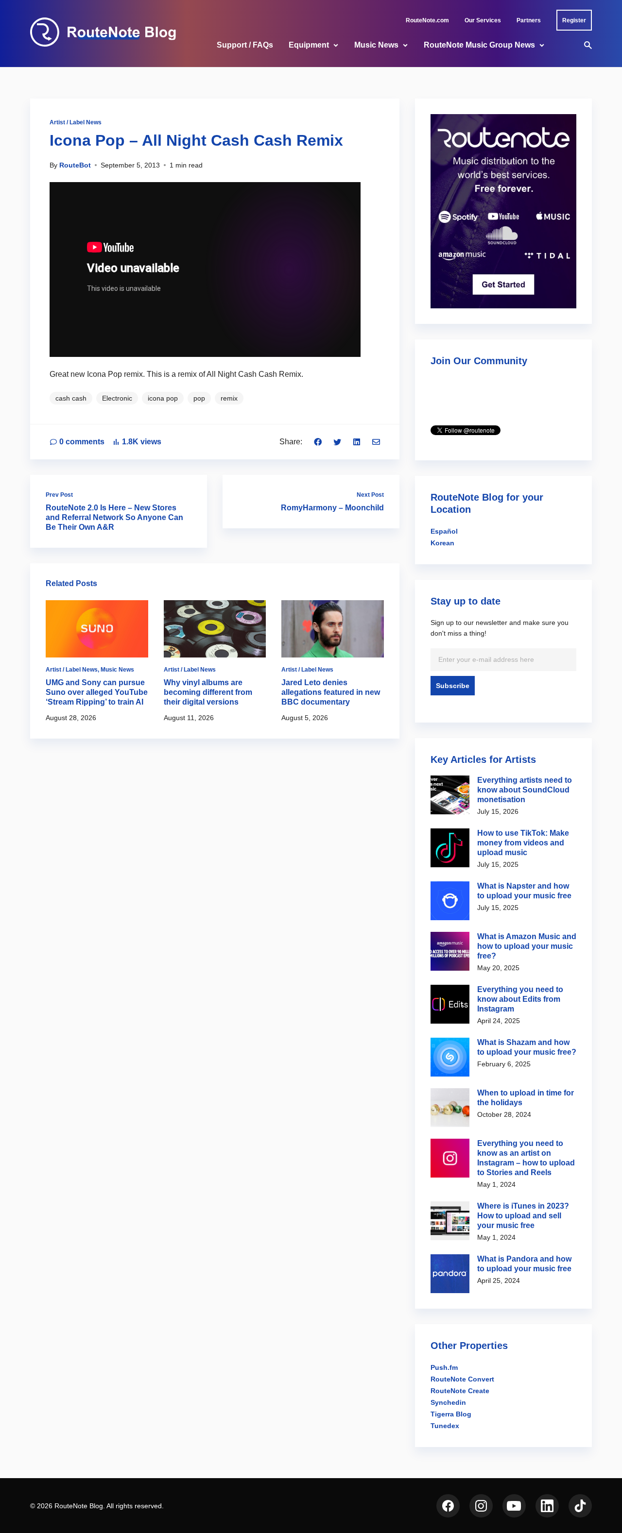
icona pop (163, 398)
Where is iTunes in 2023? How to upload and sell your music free (523, 1216)
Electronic (117, 398)
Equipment (309, 45)
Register (574, 20)
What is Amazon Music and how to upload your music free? (526, 946)
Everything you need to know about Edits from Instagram (520, 999)
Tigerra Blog (451, 1414)
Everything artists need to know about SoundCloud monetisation (524, 790)
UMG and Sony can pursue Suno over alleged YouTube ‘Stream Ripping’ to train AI (97, 692)
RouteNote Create (460, 1391)
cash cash (70, 398)
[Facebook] (318, 442)
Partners (529, 20)
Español (444, 531)
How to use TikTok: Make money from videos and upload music (523, 843)
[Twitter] (337, 442)
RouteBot (75, 165)
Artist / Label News (76, 122)
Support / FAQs (245, 45)
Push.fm (444, 1367)
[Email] (376, 442)
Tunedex (445, 1426)
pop (199, 398)
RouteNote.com (427, 20)
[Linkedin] (357, 442)
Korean (442, 543)
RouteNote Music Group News (479, 45)
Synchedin (448, 1402)
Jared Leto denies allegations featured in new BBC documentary (330, 692)
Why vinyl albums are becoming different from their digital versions (208, 692)
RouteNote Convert (462, 1379)
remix (229, 398)
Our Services (483, 20)
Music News (376, 45)
